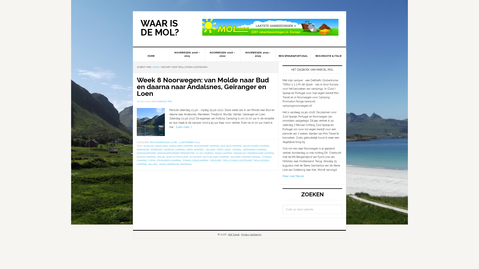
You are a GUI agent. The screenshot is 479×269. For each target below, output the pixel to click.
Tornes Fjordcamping (195, 160)
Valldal (153, 164)
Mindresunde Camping (260, 153)
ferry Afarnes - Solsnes (201, 149)
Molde (161, 157)
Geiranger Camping (254, 149)
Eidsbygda (157, 149)
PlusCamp (195, 157)
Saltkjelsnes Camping (215, 157)
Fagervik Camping (174, 149)
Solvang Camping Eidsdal (246, 157)
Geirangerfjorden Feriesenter (175, 153)
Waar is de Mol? (160, 28)
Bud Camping (234, 146)
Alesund (149, 146)
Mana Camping (223, 153)
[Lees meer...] (184, 127)
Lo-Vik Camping (205, 153)
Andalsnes (161, 146)
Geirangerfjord (146, 153)
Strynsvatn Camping (168, 160)
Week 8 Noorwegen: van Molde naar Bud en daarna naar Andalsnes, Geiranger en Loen (203, 86)
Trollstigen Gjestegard (237, 160)
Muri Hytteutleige (177, 157)
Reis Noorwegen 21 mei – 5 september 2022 (175, 142)
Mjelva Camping (146, 157)
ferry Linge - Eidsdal (229, 149)
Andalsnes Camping (181, 146)
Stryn (151, 160)
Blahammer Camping (206, 146)
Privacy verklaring (251, 234)
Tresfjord (216, 160)
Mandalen (240, 153)
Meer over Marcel (293, 176)
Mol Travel (234, 234)
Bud (223, 146)
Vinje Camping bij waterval (175, 164)
